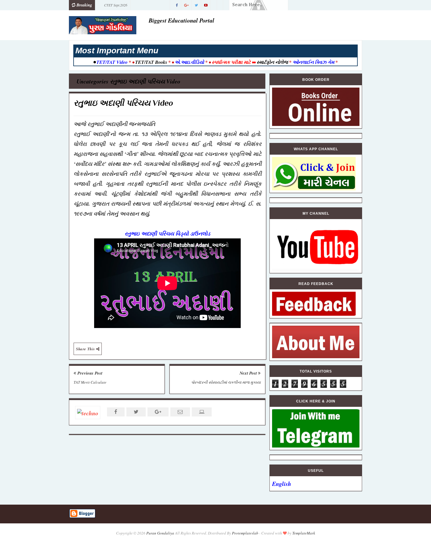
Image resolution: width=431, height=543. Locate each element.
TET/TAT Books (151, 62)
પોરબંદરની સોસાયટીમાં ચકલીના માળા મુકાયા (226, 382)
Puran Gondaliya (160, 533)
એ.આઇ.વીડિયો (189, 62)
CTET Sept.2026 (115, 5)
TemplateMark (303, 533)
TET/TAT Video (112, 62)
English (281, 483)
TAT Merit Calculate (90, 382)
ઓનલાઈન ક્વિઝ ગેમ (314, 62)
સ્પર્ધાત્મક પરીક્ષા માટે (231, 62)
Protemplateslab (245, 533)
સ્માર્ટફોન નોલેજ (272, 62)
